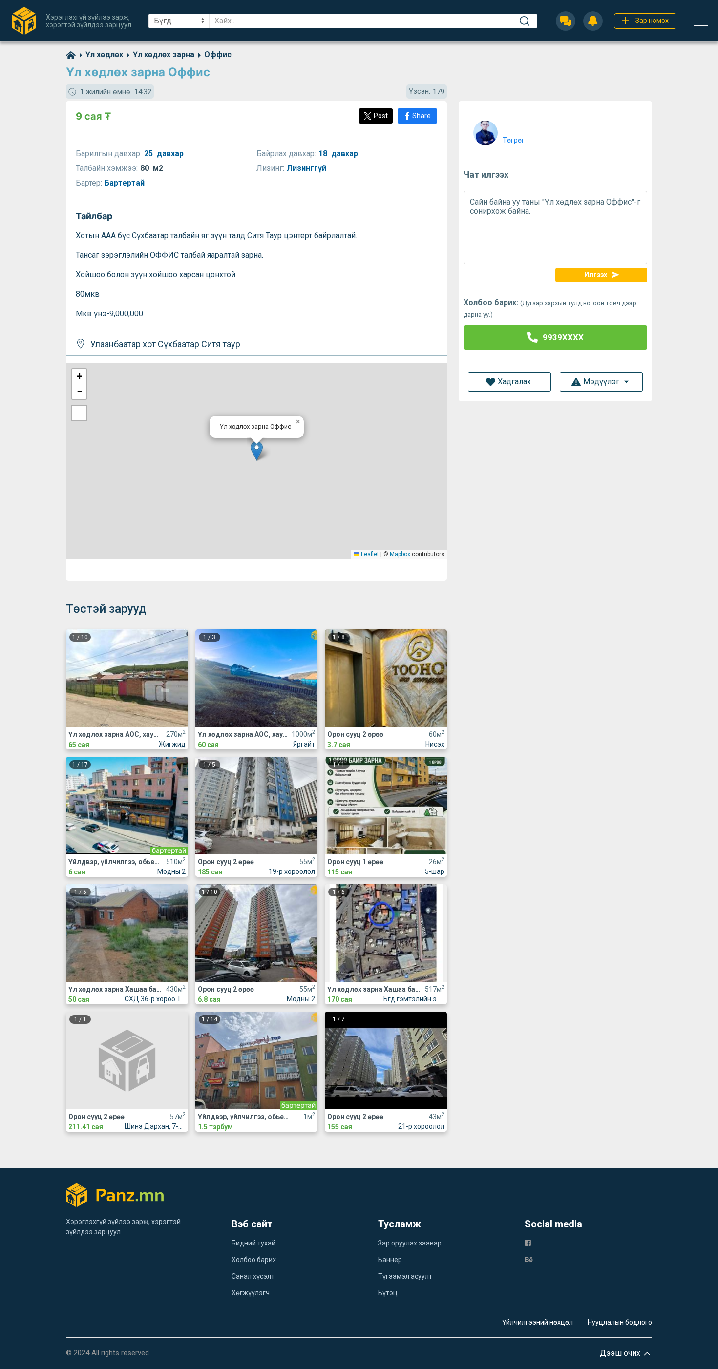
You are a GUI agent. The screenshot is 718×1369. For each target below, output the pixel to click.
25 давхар (164, 153)
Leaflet (369, 554)
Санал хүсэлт (253, 1276)
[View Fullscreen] (79, 413)
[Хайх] (524, 21)
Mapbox (400, 554)
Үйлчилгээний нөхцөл (537, 1322)
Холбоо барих (254, 1260)
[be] (529, 1259)
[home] (71, 54)
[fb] (528, 1242)
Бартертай (126, 182)
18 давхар (338, 153)
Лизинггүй (307, 168)
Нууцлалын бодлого (620, 1322)
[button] (257, 451)
